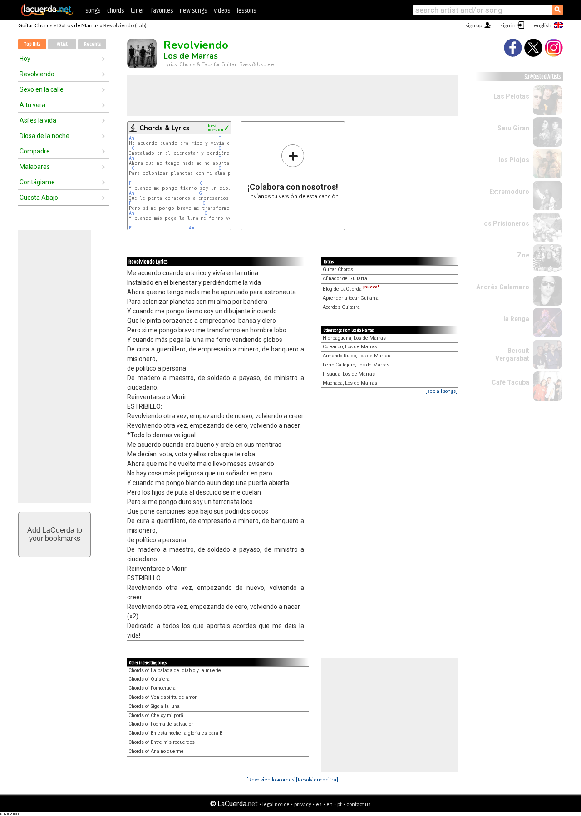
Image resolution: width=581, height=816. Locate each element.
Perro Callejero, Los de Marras (356, 365)
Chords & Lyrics (164, 128)
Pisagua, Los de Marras (349, 374)
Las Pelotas (511, 96)
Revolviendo (37, 74)
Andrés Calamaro (502, 287)
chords (115, 10)
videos (222, 10)
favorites (162, 10)
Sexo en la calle (42, 89)
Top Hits (32, 44)
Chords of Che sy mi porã (155, 715)
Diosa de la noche (44, 135)
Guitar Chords (35, 25)
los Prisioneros (505, 223)
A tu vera (32, 105)
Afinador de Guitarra (345, 279)
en (329, 804)
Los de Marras (81, 25)
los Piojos (513, 159)
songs (92, 10)
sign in (508, 25)
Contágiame (37, 182)
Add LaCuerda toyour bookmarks (54, 534)
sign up (473, 25)
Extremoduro (509, 191)
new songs (193, 10)
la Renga (516, 318)
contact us (358, 804)
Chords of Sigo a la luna (154, 706)
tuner (137, 10)
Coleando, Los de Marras (350, 347)
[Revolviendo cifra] (317, 779)
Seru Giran (513, 128)
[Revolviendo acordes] (271, 779)
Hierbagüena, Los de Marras (354, 338)
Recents (92, 44)
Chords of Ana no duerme (156, 751)
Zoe (523, 255)
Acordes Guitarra (341, 307)
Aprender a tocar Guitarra (351, 298)
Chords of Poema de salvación (161, 724)
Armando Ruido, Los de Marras (356, 356)
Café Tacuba (510, 382)
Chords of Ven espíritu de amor (162, 697)
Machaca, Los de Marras (350, 383)
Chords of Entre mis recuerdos (161, 742)
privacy (302, 804)
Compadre (35, 151)
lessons (246, 10)
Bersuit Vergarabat (512, 354)
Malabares (35, 166)
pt (339, 804)
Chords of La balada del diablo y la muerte (174, 670)
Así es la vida (38, 120)
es (319, 804)
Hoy (25, 58)
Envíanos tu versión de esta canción (293, 171)
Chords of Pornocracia (152, 688)
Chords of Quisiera (149, 679)
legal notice (276, 804)
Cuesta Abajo (39, 197)
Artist (62, 44)
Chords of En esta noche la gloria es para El (176, 733)
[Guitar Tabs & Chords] (47, 14)
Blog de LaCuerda (351, 289)
